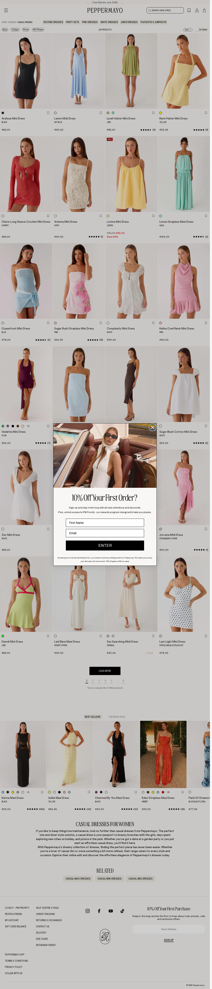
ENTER (105, 545)
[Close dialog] (152, 427)
